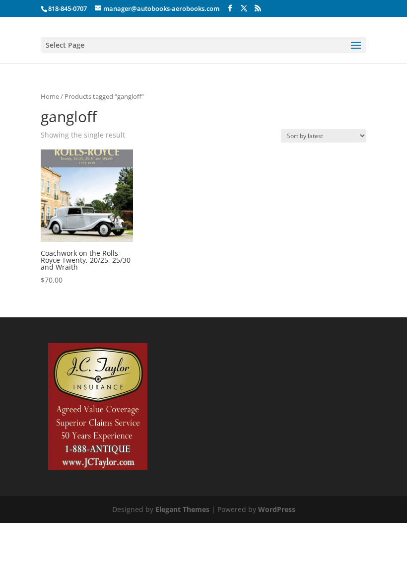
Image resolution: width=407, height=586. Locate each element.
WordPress (276, 509)
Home (50, 96)
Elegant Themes (182, 509)
